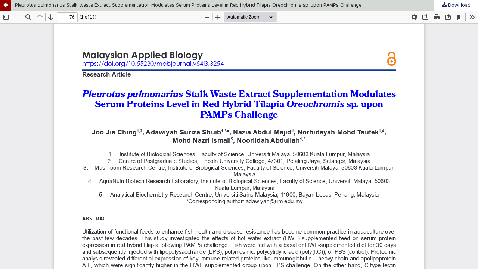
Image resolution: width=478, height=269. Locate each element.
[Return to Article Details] (5, 5)
